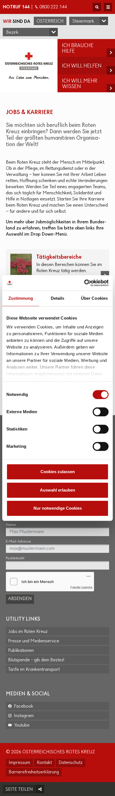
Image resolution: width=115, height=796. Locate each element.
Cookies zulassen (57, 471)
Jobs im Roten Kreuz (28, 631)
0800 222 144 (53, 7)
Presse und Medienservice (33, 641)
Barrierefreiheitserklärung (34, 772)
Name (11, 525)
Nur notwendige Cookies (57, 508)
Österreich (50, 21)
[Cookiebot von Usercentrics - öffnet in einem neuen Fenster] (84, 283)
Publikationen (21, 650)
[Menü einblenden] (108, 7)
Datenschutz (71, 762)
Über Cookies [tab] (94, 298)
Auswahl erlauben (57, 490)
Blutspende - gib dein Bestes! (36, 660)
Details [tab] (57, 298)
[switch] (101, 411)
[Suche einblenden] (97, 7)
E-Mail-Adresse (18, 541)
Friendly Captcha (81, 587)
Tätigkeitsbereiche (59, 257)
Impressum (19, 762)
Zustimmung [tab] (20, 298)
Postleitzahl (15, 558)
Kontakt (44, 762)
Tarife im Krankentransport (34, 669)
